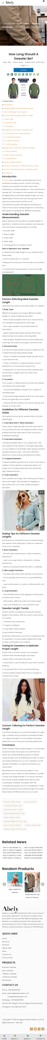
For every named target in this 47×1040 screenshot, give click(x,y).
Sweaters (5, 180)
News (4, 951)
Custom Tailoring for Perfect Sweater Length (20, 169)
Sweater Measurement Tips (14, 813)
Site (27, 65)
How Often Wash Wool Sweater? (13, 853)
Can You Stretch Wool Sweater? (34, 853)
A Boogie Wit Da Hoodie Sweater (34, 855)
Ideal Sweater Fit (30, 802)
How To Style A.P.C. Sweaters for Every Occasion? (13, 855)
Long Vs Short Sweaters (12, 825)
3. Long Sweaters (10, 159)
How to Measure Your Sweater (15, 112)
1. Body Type (8, 119)
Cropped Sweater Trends (13, 810)
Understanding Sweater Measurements (18, 108)
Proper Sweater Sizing (12, 817)
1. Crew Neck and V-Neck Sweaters (17, 133)
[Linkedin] (35, 1029)
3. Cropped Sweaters (12, 141)
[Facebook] (31, 1029)
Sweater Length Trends (12, 162)
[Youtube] (42, 1029)
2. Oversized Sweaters (12, 137)
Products (5, 945)
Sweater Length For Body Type (15, 821)
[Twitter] (39, 1029)
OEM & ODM (6, 948)
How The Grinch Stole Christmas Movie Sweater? (34, 850)
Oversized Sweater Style (13, 806)
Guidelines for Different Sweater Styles (18, 130)
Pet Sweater (6, 980)
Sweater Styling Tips (32, 825)
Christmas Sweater (9, 977)
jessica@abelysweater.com (18, 993)
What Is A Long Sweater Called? (34, 858)
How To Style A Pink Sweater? (34, 847)
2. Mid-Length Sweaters (13, 155)
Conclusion (7, 173)
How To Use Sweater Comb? (13, 847)
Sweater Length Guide (12, 802)
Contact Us (6, 954)
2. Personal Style (10, 123)
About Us (5, 942)
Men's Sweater (7, 971)
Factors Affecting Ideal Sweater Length (18, 115)
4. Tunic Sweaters (11, 144)
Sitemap (19, 1023)
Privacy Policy (7, 958)
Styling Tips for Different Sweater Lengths (19, 148)
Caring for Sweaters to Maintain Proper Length (21, 166)
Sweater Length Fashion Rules (15, 829)
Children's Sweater (9, 974)
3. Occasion (8, 126)
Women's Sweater (9, 967)
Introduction (8, 105)
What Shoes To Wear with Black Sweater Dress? (13, 858)
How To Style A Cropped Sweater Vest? (13, 850)
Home (4, 938)
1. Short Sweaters (10, 151)
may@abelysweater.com (17, 997)
